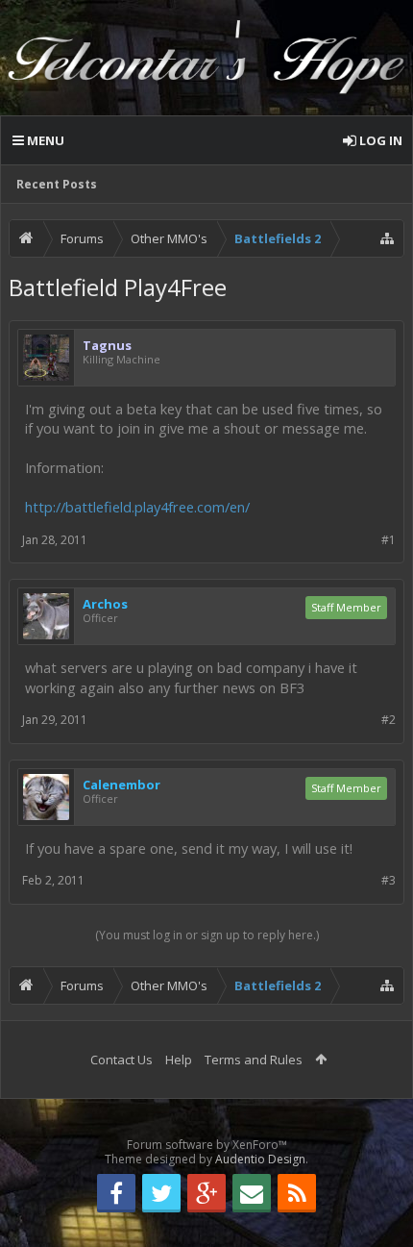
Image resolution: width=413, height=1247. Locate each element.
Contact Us (121, 1059)
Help (178, 1059)
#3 (388, 880)
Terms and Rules (254, 1059)
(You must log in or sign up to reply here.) (207, 935)
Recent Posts (56, 184)
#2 (388, 719)
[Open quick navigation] (387, 238)
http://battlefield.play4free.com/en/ (137, 506)
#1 (388, 540)
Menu (44, 140)
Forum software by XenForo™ (207, 1144)
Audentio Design (260, 1159)
